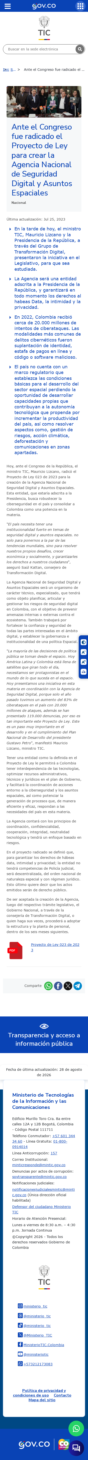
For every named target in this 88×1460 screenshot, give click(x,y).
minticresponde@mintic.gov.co (39, 1165)
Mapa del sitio (42, 1400)
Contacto (62, 1395)
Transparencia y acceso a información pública (44, 1039)
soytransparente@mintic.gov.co (39, 1177)
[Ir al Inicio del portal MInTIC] (44, 28)
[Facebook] (58, 985)
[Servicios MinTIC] (80, 6)
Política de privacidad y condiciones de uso (39, 1393)
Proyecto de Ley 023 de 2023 (55, 947)
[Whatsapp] (48, 985)
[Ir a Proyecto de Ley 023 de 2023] (19, 950)
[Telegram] (78, 985)
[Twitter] (68, 985)
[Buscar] (80, 49)
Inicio (6, 69)
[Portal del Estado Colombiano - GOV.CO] (44, 6)
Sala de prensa (16, 69)
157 (54, 1153)
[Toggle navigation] (7, 6)
